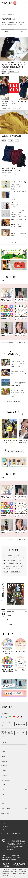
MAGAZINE (4, 775)
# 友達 (23, 206)
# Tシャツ (19, 224)
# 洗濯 (24, 216)
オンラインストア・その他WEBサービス (10, 833)
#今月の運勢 (14, 560)
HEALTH (3, 756)
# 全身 (12, 235)
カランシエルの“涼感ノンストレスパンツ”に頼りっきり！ (21, 301)
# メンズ (18, 206)
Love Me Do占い (20, 651)
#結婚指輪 (17, 555)
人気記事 (21, 31)
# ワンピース (14, 199)
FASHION (3, 742)
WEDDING (4, 766)
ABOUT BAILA (5, 813)
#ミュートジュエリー (8, 555)
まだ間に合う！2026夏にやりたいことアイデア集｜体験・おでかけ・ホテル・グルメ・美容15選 (18, 363)
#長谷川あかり (7, 566)
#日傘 (20, 560)
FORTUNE (3, 770)
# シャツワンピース (21, 197)
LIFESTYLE (4, 761)
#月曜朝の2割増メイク (15, 571)
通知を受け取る (21, 724)
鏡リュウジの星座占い (20, 670)
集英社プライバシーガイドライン (8, 857)
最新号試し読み (10, 611)
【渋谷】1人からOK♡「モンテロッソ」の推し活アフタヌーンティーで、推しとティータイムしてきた (18, 373)
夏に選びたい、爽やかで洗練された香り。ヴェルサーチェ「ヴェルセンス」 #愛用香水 (18, 392)
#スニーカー (6, 557)
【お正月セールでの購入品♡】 (11, 136)
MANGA (3, 785)
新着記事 (7, 31)
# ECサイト (19, 186)
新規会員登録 (20, 732)
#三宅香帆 (14, 566)
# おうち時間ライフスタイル (13, 71)
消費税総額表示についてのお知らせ (8, 859)
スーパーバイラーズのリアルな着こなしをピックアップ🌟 (9, 441)
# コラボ (17, 175)
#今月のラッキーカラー (9, 568)
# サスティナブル (5, 73)
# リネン (13, 188)
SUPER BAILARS (5, 780)
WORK (3, 751)
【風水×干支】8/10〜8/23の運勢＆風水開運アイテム (7, 317)
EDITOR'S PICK (5, 789)
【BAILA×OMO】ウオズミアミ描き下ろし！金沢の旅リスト (7, 301)
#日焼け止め (18, 568)
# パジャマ (10, 108)
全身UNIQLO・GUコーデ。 (16, 230)
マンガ (3, 823)
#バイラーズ (6, 560)
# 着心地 (4, 71)
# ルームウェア (17, 108)
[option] (14, 313)
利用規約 (18, 857)
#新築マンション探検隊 (9, 563)
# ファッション (11, 175)
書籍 (2, 829)
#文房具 (13, 557)
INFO (2, 803)
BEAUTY (3, 747)
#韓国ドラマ (18, 563)
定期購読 (9, 615)
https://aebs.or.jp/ (11, 849)
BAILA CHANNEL (5, 808)
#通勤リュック (20, 557)
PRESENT (3, 799)
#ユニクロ (6, 571)
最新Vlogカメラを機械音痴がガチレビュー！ (7, 334)
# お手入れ (19, 216)
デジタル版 (9, 624)
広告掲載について (5, 855)
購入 (8, 620)
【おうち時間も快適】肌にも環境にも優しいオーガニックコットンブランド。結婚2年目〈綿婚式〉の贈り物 (13, 65)
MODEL (3, 794)
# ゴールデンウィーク (21, 233)
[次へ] (26, 446)
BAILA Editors (5, 818)
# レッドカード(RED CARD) (17, 226)
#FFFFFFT (13, 202)
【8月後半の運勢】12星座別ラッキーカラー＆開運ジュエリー (21, 318)
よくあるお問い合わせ (15, 855)
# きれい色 (17, 140)
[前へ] (21, 446)
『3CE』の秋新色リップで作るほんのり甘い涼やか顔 (21, 334)
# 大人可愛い (10, 140)
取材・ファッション (5, 826)
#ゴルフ (20, 566)
